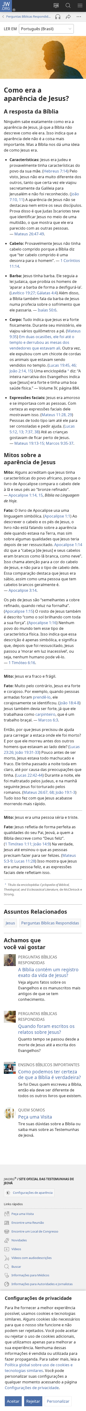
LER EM (10, 28)
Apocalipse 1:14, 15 (26, 495)
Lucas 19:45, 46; (63, 365)
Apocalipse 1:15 (19, 611)
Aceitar (13, 1401)
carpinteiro (45, 714)
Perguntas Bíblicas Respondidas (28, 16)
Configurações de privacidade (32, 1387)
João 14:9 (41, 844)
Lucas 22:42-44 (29, 775)
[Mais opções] (79, 16)
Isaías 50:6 (47, 310)
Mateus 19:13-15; (29, 443)
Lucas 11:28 (24, 861)
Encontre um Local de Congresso (31, 1231)
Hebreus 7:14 (55, 171)
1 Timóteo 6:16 (22, 662)
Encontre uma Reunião (24, 1223)
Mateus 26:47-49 (29, 234)
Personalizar (58, 1401)
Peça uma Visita (35, 1117)
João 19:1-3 (65, 792)
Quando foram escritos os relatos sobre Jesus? (46, 1029)
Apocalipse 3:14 (23, 590)
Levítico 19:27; (23, 293)
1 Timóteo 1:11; (18, 844)
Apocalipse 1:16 (42, 622)
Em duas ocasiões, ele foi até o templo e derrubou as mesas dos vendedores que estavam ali (42, 342)
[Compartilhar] (68, 16)
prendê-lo (42, 697)
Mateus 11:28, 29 (57, 414)
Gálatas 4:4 (46, 293)
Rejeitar (33, 1401)
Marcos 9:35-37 (59, 443)
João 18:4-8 (69, 703)
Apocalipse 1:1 (57, 516)
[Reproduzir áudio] (58, 16)
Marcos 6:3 (48, 720)
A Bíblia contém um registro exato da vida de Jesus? (48, 972)
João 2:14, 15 (21, 371)
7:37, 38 (31, 431)
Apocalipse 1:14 (68, 544)
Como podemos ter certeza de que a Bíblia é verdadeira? (49, 1074)
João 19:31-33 (26, 752)
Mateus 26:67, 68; (39, 792)
